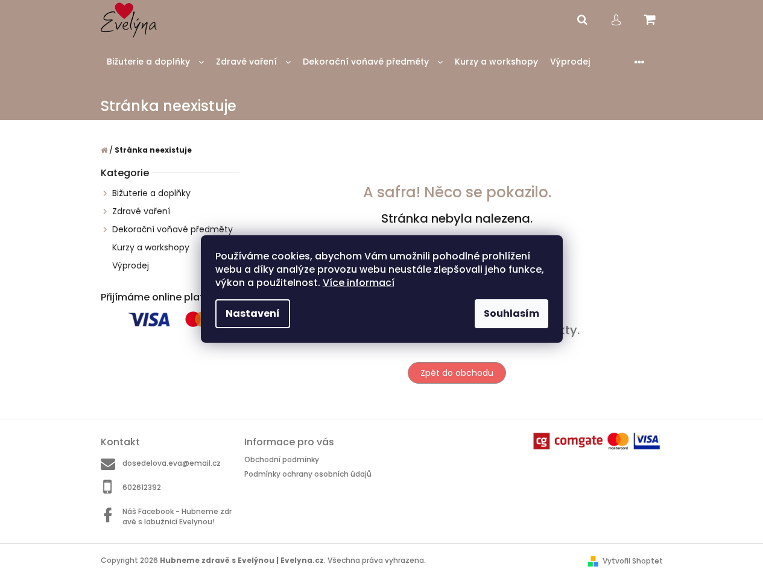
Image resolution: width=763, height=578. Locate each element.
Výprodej (130, 265)
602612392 (141, 487)
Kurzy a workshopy (150, 247)
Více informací (358, 283)
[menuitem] (155, 62)
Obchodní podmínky (281, 459)
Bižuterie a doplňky (151, 193)
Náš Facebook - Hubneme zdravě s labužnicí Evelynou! (177, 516)
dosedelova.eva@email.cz (171, 463)
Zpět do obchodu (456, 373)
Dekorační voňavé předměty (172, 229)
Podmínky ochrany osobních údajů (308, 474)
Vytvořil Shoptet (633, 561)
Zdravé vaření (141, 211)
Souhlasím (511, 313)
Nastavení (253, 313)
